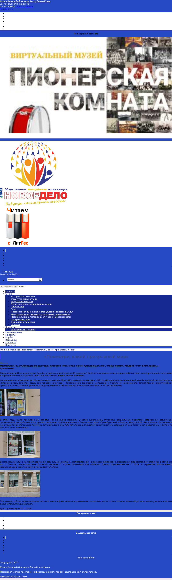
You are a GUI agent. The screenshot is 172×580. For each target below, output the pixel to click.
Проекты (10, 335)
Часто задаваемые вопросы (21, 24)
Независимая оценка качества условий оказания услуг (42, 311)
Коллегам (10, 342)
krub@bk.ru (6, 9)
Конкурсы (11, 340)
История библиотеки (23, 296)
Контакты (10, 345)
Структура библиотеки (24, 299)
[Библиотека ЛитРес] (17, 245)
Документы (17, 306)
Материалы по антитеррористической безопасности (41, 317)
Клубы (9, 337)
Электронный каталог (23, 329)
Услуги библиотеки (22, 301)
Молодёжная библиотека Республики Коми (25, 1)
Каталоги (10, 327)
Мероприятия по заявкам (20, 21)
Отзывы (9, 29)
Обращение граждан (23, 322)
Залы (13, 309)
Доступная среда (20, 319)
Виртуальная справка (17, 13)
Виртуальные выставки (18, 19)
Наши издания (13, 332)
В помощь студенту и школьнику (24, 16)
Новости (10, 291)
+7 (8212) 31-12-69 (24, 6)
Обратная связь (14, 26)
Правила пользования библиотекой (31, 304)
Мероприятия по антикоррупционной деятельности (40, 314)
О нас (8, 294)
